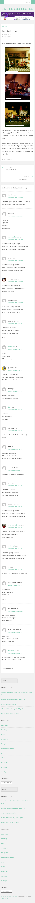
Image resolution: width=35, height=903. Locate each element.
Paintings (9, 159)
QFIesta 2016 (4, 762)
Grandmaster (4, 739)
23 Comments (7, 37)
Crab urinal (11, 546)
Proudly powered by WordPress (9, 896)
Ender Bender (4, 725)
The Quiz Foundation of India (17, 8)
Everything (4, 730)
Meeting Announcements (7, 748)
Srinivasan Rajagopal (14, 525)
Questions (5, 27)
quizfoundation (8, 36)
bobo (9, 407)
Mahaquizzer (4, 744)
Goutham (11, 347)
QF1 (2, 753)
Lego (5, 159)
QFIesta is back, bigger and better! (10, 713)
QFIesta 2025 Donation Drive (8, 704)
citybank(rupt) (12, 650)
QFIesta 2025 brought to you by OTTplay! (12, 709)
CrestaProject (4, 898)
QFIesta (3, 758)
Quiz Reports (4, 772)
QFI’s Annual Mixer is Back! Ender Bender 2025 (13, 699)
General (3, 734)
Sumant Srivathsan (13, 237)
